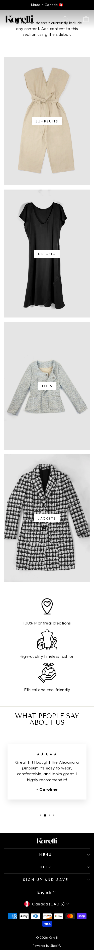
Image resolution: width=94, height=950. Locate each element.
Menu (45, 855)
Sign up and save (45, 880)
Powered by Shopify (47, 945)
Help (46, 867)
